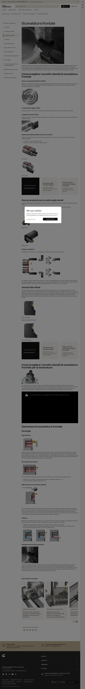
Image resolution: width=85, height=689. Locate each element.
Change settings (31, 219)
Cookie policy (54, 215)
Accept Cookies (50, 219)
